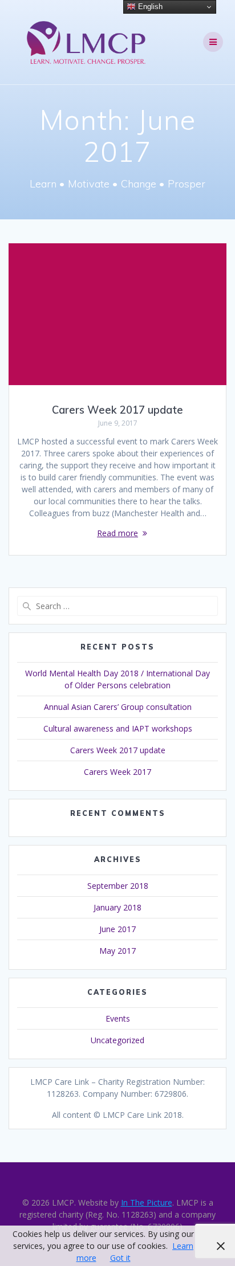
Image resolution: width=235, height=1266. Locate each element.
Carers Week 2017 (117, 771)
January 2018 (117, 907)
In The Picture (146, 1202)
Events (118, 1018)
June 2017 (117, 929)
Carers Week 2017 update (117, 409)
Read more (117, 533)
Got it (120, 1257)
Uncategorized (117, 1040)
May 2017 (117, 950)
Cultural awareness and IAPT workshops (117, 728)
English (149, 6)
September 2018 (117, 885)
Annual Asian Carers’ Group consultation (118, 706)
